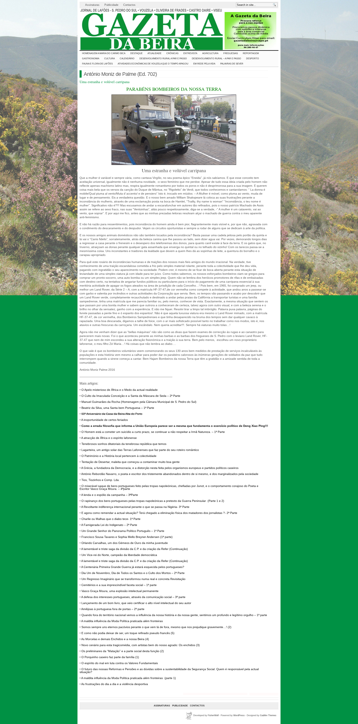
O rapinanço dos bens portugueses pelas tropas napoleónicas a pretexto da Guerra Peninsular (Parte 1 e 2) (152, 500)
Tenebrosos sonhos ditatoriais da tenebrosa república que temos (123, 444)
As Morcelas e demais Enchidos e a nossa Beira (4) (115, 639)
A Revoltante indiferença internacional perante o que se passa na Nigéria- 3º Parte (135, 506)
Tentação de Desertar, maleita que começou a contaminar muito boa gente (130, 462)
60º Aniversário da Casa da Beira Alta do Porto (111, 413)
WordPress (239, 715)
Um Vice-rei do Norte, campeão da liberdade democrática (119, 555)
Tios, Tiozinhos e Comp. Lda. (100, 480)
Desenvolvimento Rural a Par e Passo (163, 58)
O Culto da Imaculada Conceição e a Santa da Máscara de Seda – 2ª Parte (130, 395)
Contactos (129, 4)
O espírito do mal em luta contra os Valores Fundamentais (119, 663)
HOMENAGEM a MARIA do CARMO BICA (103, 53)
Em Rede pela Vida (204, 63)
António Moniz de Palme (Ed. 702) (120, 74)
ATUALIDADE (154, 53)
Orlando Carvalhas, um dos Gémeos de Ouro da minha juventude (124, 543)
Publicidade (111, 4)
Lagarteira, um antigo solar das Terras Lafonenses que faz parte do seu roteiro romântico (140, 450)
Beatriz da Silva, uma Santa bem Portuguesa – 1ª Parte (117, 407)
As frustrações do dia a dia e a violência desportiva (114, 684)
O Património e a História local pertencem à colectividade (118, 456)
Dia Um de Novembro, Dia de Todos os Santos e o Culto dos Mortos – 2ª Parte (133, 573)
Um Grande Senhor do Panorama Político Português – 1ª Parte (122, 531)
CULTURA (109, 58)
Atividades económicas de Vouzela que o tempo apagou (153, 63)
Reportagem (251, 53)
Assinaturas (92, 4)
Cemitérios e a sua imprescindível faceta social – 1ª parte (119, 585)
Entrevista (190, 53)
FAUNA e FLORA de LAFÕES (97, 63)
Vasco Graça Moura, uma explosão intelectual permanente (119, 591)
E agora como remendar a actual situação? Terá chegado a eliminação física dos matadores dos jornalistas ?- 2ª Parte (159, 513)
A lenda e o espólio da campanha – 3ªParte (109, 494)
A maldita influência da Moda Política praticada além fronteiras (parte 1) (128, 678)
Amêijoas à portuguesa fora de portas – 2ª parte (112, 609)
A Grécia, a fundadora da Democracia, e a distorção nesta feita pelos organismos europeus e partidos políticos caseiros (159, 468)
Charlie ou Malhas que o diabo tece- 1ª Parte (110, 519)
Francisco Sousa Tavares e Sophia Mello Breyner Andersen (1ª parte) (127, 537)
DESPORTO (252, 58)
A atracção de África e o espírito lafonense (109, 437)
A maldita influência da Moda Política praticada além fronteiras (122, 621)
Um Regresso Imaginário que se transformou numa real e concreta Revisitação (133, 579)
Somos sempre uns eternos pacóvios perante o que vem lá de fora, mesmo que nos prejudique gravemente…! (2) (156, 627)
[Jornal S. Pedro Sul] (117, 29)
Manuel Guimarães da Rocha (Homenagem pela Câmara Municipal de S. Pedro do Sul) (138, 401)
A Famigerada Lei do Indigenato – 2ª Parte (109, 525)
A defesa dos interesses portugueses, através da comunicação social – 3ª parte (133, 597)
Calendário (127, 58)
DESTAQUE (136, 53)
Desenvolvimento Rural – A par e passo (216, 58)
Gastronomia (90, 58)
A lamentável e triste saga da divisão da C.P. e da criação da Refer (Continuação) (134, 549)
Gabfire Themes (268, 715)
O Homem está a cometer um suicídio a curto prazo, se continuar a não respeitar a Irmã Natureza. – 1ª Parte (153, 431)
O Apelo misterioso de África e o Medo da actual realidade (119, 389)
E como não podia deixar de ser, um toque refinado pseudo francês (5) (127, 633)
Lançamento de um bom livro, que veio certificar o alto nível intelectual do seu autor (136, 603)
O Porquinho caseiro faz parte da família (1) (110, 657)
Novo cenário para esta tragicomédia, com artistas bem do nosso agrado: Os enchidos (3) (140, 645)
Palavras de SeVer (231, 63)
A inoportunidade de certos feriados (104, 419)
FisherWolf (213, 715)
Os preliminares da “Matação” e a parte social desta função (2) (122, 651)
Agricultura (210, 53)
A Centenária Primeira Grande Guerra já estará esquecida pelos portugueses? (132, 567)
